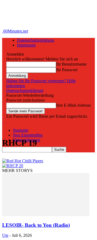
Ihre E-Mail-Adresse (73, 105)
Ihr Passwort (66, 69)
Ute (5, 235)
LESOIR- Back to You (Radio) (36, 225)
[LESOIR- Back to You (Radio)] (45, 214)
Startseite (20, 130)
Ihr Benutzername (71, 64)
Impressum (26, 45)
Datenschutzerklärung (35, 40)
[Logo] (2, 121)
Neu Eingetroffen (28, 135)
